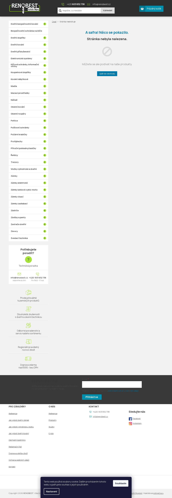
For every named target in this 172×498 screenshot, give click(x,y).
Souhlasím (120, 483)
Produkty (52, 420)
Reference (13, 414)
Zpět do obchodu (107, 73)
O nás (51, 433)
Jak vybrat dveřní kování (19, 433)
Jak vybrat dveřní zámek (19, 420)
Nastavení (51, 491)
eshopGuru (158, 493)
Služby (51, 427)
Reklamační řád (15, 447)
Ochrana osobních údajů (19, 460)
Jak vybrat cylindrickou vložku (21, 427)
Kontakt (12, 467)
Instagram (137, 423)
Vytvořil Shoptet (135, 493)
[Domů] (54, 21)
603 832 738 (40, 278)
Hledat (108, 10)
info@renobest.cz (19, 278)
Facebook (137, 418)
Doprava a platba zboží (18, 453)
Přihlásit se (92, 397)
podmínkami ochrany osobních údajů (122, 390)
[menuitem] (28, 24)
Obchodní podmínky (17, 440)
